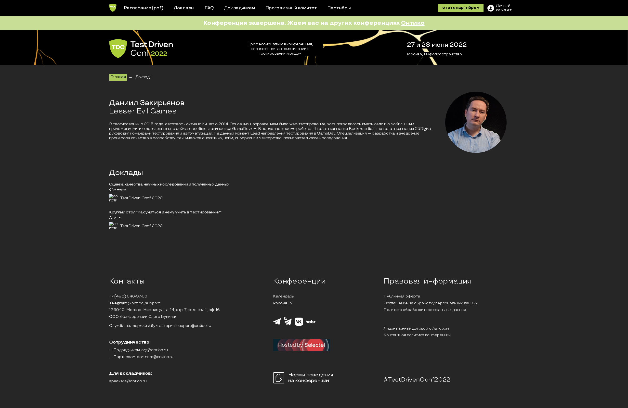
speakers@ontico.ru (127, 381)
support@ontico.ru (193, 326)
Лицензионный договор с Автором (416, 328)
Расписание (137, 8)
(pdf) (157, 8)
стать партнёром (460, 7)
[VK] (299, 324)
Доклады (184, 8)
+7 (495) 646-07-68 (128, 296)
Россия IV (283, 303)
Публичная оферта (402, 296)
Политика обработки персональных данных (425, 310)
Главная (118, 77)
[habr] (311, 322)
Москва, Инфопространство (434, 54)
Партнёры (339, 8)
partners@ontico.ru (155, 357)
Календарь (283, 296)
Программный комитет (291, 8)
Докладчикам (239, 8)
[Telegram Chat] (277, 324)
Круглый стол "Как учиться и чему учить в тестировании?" (165, 212)
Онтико (413, 22)
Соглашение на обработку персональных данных (430, 303)
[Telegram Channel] (288, 325)
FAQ (209, 8)
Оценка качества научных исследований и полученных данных (169, 184)
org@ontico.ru (154, 350)
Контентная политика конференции (417, 335)
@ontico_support (144, 303)
